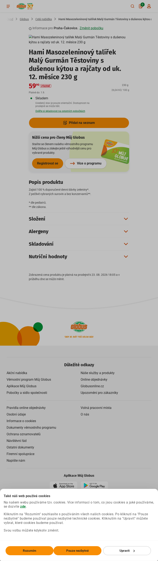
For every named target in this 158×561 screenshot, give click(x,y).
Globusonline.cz (92, 386)
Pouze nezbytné (77, 551)
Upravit (125, 551)
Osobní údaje (16, 414)
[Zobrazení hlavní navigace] (8, 6)
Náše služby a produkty (98, 373)
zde (23, 506)
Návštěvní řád (17, 441)
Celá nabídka (43, 19)
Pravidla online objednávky (26, 408)
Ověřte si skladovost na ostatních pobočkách (60, 111)
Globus (24, 19)
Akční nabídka (17, 373)
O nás (85, 414)
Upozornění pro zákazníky (99, 393)
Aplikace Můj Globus (21, 386)
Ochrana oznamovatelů (24, 434)
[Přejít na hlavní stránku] (21, 6)
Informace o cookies (21, 421)
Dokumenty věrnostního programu (31, 428)
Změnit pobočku (91, 28)
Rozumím (29, 551)
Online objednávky (94, 379)
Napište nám (16, 460)
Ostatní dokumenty (20, 447)
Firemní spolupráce (20, 454)
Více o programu (89, 163)
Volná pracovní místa (96, 408)
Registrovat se (47, 163)
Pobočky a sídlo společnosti (27, 393)
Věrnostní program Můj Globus (29, 379)
